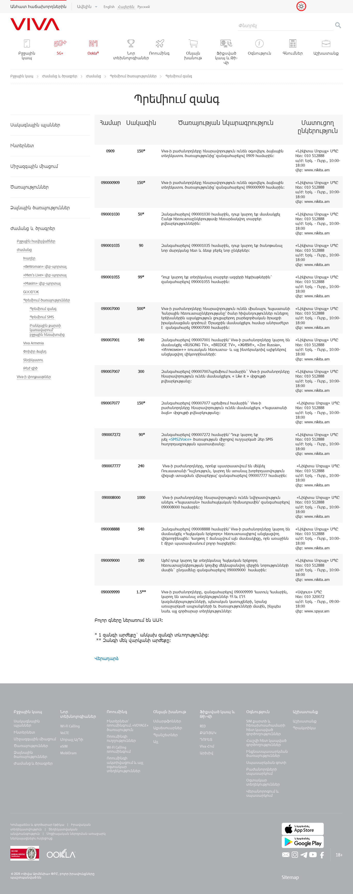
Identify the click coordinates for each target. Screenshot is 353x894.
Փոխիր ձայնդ (34, 351)
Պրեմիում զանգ (43, 308)
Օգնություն (258, 711)
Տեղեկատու (33, 359)
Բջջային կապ (22, 75)
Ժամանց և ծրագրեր (60, 75)
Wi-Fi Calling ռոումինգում (119, 749)
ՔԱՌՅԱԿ (208, 732)
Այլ (155, 741)
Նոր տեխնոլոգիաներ (78, 714)
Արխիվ (206, 753)
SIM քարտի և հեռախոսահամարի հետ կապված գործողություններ (265, 727)
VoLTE (64, 732)
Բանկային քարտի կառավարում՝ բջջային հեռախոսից (47, 330)
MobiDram (68, 753)
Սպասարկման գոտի (266, 762)
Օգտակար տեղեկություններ (263, 782)
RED (203, 726)
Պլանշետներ (165, 735)
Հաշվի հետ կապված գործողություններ (266, 742)
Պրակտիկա (304, 728)
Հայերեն (126, 6)
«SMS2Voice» (180, 439)
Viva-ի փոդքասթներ (34, 376)
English (109, 6)
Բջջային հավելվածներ (36, 241)
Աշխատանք (305, 711)
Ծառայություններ (31, 745)
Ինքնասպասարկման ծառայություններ (267, 753)
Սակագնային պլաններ (27, 723)
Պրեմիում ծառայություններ (134, 75)
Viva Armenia (33, 343)
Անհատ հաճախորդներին (38, 6)
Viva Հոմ (207, 746)
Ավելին (85, 6)
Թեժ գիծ (30, 368)
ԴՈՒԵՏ (206, 739)
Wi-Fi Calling (70, 726)
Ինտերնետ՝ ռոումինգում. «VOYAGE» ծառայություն (127, 725)
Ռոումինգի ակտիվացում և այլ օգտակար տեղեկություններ (125, 764)
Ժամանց (94, 75)
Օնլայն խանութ (169, 711)
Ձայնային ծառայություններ (30, 754)
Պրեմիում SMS (42, 316)
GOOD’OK (31, 291)
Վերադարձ (107, 658)
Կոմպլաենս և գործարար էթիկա (37, 824)
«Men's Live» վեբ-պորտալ (45, 274)
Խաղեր (29, 258)
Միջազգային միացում (35, 739)
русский (143, 6)
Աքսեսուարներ (167, 728)
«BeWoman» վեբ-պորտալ (45, 266)
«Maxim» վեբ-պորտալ (42, 283)
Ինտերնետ (24, 732)
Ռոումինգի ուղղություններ (121, 738)
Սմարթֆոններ (167, 721)
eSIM (64, 746)
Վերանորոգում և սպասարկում (262, 793)
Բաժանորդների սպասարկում (261, 771)
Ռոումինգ (117, 711)
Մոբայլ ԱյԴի (71, 739)
